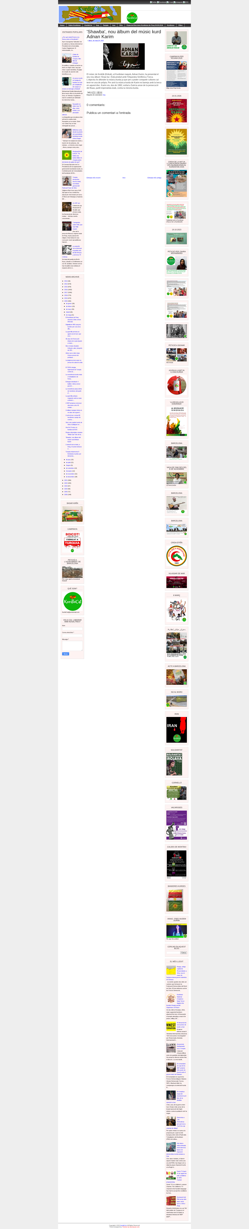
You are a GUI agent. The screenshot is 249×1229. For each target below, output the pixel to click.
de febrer (69, 306)
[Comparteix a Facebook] (98, 92)
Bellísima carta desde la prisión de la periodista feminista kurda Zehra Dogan (77, 134)
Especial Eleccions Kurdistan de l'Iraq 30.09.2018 (145, 25)
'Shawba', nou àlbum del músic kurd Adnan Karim (73, 439)
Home (62, 25)
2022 (66, 483)
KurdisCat (88, 25)
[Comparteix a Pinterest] (101, 92)
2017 (66, 292)
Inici (124, 178)
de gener (69, 303)
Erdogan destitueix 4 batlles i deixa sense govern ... (73, 384)
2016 (66, 289)
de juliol (68, 462)
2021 (66, 480)
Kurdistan (170, 25)
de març (69, 309)
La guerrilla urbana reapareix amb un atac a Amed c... (74, 398)
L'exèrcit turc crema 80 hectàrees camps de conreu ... (73, 417)
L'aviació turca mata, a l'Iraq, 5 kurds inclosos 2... (74, 447)
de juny (68, 459)
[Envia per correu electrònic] (91, 92)
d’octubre (69, 471)
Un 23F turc (76, 203)
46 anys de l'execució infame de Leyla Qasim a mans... (74, 341)
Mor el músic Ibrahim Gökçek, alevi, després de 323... (74, 348)
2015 (66, 287)
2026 (66, 494)
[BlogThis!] (93, 92)
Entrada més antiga (154, 178)
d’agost (68, 465)
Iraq (97, 25)
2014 (66, 284)
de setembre (70, 468)
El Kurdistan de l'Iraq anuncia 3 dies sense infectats (73, 319)
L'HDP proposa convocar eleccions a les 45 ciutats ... (74, 405)
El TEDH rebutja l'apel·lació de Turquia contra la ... (73, 369)
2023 (66, 486)
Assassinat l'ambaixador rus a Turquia (181, 1046)
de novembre (70, 474)
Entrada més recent (93, 178)
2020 (66, 301)
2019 (66, 298)
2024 (66, 489)
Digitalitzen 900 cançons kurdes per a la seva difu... (73, 327)
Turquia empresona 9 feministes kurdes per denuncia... (73, 454)
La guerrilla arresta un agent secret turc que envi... (73, 334)
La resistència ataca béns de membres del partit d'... (74, 391)
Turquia (105, 25)
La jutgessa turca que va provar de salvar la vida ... (74, 362)
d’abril (68, 312)
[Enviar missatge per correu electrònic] (88, 92)
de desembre (70, 476)
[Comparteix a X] (96, 92)
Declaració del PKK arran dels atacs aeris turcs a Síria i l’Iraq (181, 1201)
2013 (66, 281)
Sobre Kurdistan (74, 25)
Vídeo (180, 25)
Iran (113, 25)
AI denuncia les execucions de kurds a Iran (181, 1025)
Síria (121, 25)
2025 (66, 491)
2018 (66, 295)
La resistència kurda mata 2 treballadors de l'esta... (74, 377)
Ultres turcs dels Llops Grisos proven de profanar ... (73, 355)
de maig (68, 315)
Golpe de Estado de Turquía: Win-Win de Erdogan (77, 59)
